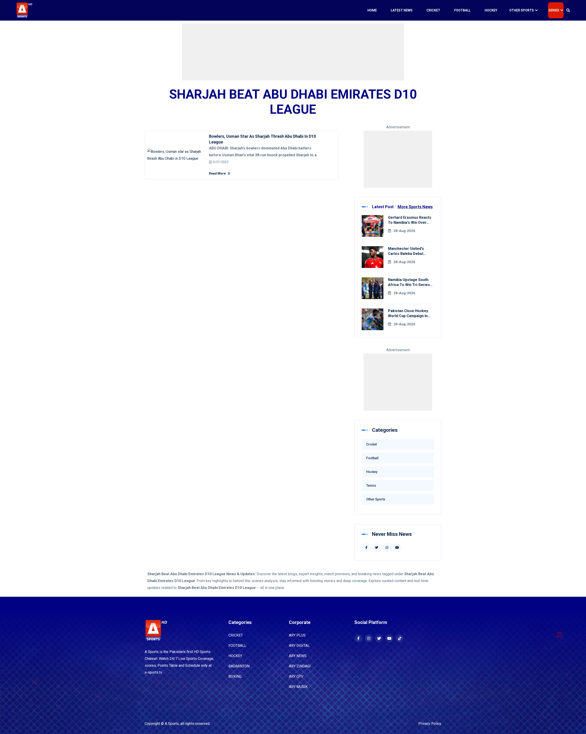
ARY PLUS (297, 635)
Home (372, 10)
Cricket (433, 10)
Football (462, 10)
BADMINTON (239, 666)
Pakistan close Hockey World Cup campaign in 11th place (408, 316)
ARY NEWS (298, 656)
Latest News (401, 10)
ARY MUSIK (298, 687)
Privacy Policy (429, 723)
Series (553, 10)
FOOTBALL (237, 645)
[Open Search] (568, 10)
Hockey (491, 10)
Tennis (371, 485)
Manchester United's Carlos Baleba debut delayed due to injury (407, 253)
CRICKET (235, 635)
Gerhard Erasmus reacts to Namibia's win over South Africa (409, 222)
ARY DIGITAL (299, 645)
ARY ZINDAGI (300, 666)
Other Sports (521, 10)
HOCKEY (235, 656)
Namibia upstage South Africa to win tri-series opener (409, 285)
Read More (217, 173)
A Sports (172, 723)
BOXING (234, 676)
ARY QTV (296, 676)
